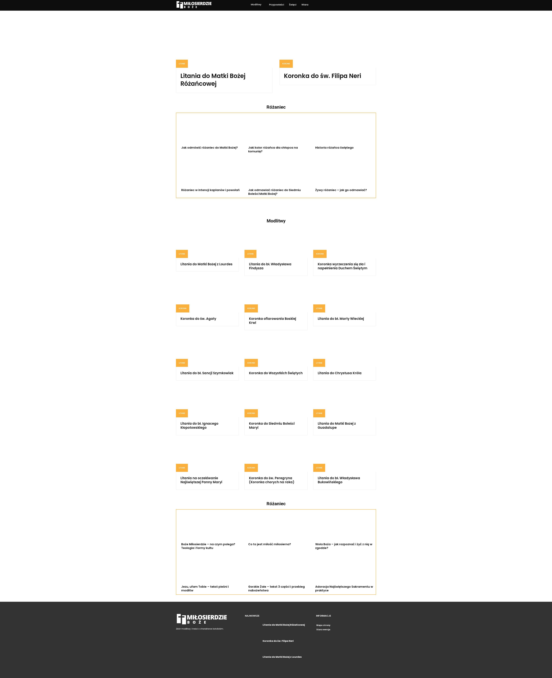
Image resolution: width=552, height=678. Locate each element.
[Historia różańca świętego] (343, 130)
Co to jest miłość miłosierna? (269, 544)
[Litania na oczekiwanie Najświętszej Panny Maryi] (207, 456)
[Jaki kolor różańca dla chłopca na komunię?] (276, 130)
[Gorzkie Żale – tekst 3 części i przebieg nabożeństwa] (276, 569)
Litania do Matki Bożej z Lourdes (206, 264)
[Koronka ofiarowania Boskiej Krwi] (276, 296)
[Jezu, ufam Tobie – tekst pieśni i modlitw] (209, 569)
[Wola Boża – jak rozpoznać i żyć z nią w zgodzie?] (343, 527)
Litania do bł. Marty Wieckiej (341, 318)
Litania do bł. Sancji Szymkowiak (206, 373)
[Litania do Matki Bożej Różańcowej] (224, 43)
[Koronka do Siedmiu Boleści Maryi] (276, 401)
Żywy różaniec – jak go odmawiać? (341, 190)
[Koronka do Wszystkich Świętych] (276, 351)
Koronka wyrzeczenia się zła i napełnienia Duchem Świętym (342, 266)
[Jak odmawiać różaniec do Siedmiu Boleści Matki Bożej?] (276, 173)
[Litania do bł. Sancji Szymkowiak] (207, 351)
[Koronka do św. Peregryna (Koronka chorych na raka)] (276, 456)
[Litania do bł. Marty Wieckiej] (344, 296)
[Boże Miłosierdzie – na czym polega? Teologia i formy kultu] (209, 527)
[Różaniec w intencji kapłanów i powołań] (209, 173)
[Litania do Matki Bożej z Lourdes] (207, 242)
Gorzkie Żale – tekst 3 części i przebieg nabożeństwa (276, 588)
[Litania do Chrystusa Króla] (344, 351)
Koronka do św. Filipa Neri (322, 76)
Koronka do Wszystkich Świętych (276, 373)
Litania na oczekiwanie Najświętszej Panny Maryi (201, 480)
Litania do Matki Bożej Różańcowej (212, 80)
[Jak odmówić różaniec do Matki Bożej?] (209, 130)
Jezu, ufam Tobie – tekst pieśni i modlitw (205, 588)
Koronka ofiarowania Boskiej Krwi (272, 320)
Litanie (182, 63)
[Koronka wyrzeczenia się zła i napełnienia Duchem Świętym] (344, 242)
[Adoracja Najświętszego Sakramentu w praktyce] (343, 569)
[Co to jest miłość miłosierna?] (276, 527)
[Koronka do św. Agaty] (207, 296)
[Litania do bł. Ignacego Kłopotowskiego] (207, 401)
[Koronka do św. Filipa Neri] (327, 43)
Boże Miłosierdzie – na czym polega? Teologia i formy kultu (208, 546)
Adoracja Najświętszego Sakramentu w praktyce (344, 588)
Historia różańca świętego (334, 148)
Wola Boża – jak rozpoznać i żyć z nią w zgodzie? (343, 546)
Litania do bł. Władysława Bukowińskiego (339, 480)
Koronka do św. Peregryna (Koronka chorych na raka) (271, 480)
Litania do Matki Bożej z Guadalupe (337, 425)
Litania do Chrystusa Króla (340, 373)
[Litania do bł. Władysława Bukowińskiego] (344, 456)
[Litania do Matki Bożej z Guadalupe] (344, 401)
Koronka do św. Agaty (198, 318)
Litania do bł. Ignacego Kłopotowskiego (199, 425)
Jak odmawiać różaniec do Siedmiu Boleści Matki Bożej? (274, 192)
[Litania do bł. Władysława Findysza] (276, 242)
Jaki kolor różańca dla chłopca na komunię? (273, 149)
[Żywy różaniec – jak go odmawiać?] (343, 173)
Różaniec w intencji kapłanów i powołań (210, 190)
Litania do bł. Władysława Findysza (270, 266)
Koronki (286, 63)
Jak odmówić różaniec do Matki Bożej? (209, 148)
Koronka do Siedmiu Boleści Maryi (272, 425)
